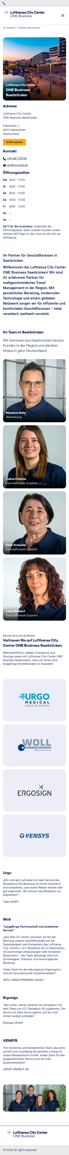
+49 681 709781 (17, 158)
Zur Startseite (9, 27)
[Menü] (62, 15)
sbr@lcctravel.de (17, 165)
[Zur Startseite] (27, 15)
